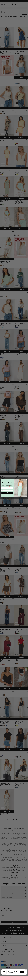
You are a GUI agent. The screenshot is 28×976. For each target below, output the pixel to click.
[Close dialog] (26, 479)
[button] (26, 969)
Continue (7, 492)
